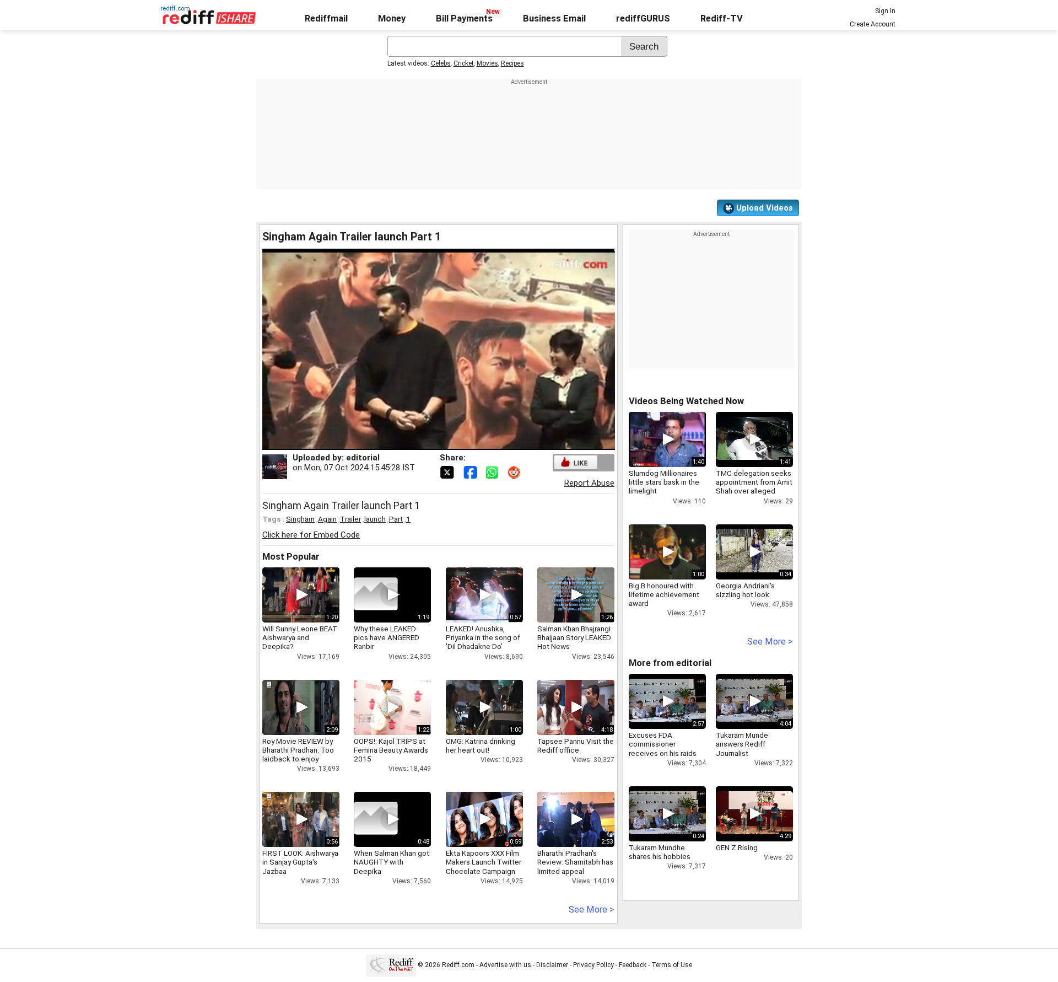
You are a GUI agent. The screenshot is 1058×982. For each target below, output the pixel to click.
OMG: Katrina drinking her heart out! (480, 745)
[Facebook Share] (471, 471)
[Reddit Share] (515, 471)
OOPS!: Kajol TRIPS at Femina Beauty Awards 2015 (391, 750)
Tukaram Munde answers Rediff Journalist (742, 744)
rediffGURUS (643, 18)
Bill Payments (464, 18)
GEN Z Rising (737, 847)
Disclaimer (552, 965)
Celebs (441, 63)
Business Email (554, 18)
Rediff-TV (721, 18)
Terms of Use (671, 965)
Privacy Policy (593, 965)
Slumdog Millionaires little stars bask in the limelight (664, 482)
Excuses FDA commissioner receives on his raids (663, 744)
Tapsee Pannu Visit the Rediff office (575, 745)
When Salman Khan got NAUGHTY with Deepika (391, 862)
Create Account (872, 24)
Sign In (885, 11)
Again (327, 518)
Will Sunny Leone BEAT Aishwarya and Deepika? (299, 637)
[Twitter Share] (448, 471)
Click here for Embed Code (311, 535)
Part (396, 518)
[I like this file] (575, 462)
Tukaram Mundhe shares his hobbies (659, 852)
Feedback (632, 965)
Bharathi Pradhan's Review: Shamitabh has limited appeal (575, 862)
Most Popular (291, 556)
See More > (591, 909)
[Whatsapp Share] (494, 471)
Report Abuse (589, 483)
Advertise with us (505, 965)
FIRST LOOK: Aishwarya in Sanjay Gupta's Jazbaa (300, 862)
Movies (487, 63)
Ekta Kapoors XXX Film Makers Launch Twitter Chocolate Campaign (483, 862)
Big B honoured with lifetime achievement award (664, 594)
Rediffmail (326, 18)
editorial (363, 458)
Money (392, 18)
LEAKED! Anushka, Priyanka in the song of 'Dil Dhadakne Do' (483, 637)
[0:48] (376, 819)
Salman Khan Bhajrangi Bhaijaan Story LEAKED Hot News (574, 637)
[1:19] (376, 595)
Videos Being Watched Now (686, 401)
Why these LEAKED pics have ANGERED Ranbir (386, 637)
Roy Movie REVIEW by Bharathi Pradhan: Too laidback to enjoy (298, 750)
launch (375, 518)
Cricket (464, 63)
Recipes (512, 63)
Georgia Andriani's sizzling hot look (745, 590)
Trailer (350, 518)
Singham (300, 518)
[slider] (426, 442)
